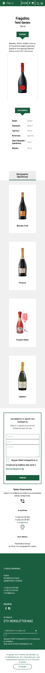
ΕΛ (23, 3)
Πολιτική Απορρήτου (13, 469)
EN (26, 3)
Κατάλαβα (22, 667)
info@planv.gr (23, 522)
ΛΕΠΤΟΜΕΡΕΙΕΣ (22, 110)
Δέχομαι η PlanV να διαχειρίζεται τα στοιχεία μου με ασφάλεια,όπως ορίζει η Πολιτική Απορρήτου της (22, 641)
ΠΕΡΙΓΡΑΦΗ (22, 34)
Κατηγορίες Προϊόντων (22, 175)
